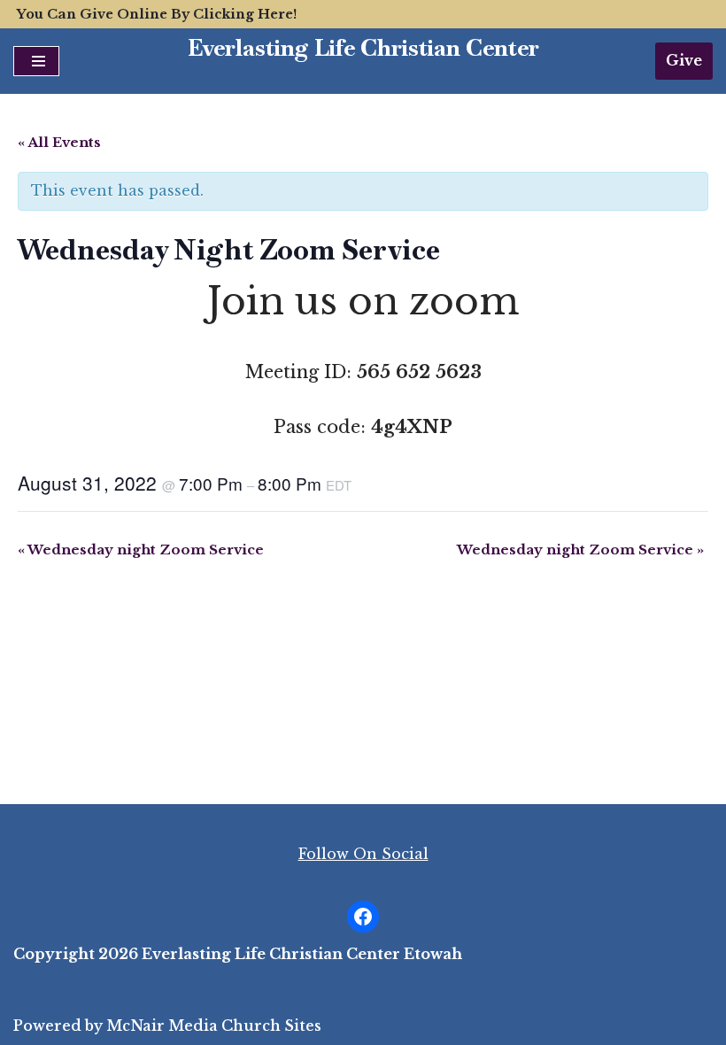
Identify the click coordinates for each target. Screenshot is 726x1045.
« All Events (59, 142)
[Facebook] (363, 917)
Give (684, 60)
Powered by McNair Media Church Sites (167, 1025)
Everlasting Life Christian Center (363, 48)
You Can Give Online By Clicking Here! (157, 14)
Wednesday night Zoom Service (141, 549)
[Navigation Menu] (36, 61)
